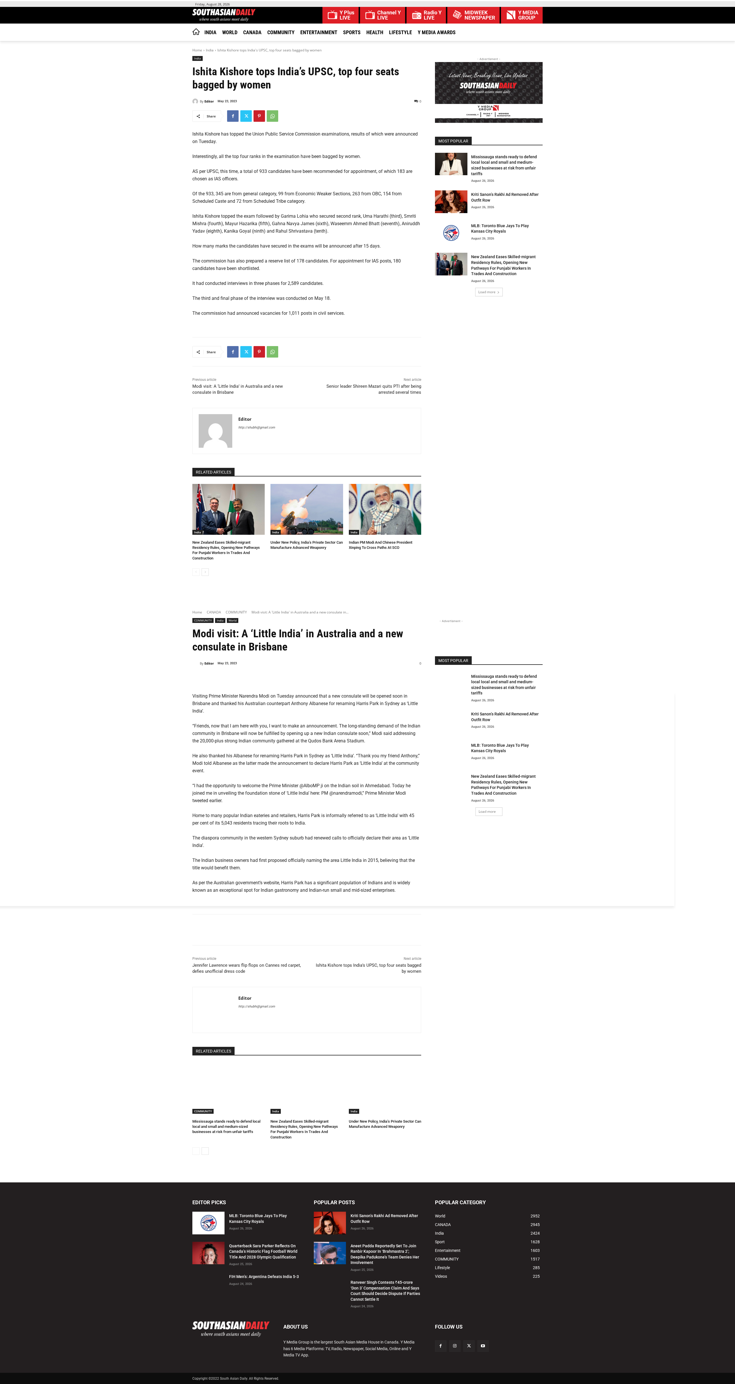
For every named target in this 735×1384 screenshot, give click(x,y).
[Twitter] (246, 116)
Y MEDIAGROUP (528, 15)
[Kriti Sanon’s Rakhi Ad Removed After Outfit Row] (451, 201)
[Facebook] (233, 116)
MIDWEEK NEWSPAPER (480, 15)
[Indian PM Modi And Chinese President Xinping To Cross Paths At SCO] (385, 509)
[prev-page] (196, 572)
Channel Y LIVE (389, 15)
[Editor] (196, 101)
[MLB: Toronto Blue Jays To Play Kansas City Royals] (451, 233)
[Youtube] (483, 1346)
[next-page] (205, 572)
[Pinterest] (259, 116)
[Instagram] (455, 1346)
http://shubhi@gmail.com (256, 427)
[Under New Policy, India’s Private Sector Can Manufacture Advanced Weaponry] (306, 509)
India (210, 50)
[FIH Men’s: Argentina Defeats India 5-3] (208, 1284)
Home (197, 50)
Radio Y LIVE (433, 15)
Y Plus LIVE (347, 15)
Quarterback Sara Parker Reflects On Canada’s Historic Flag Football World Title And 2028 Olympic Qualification (263, 1251)
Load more (487, 291)
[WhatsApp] (272, 116)
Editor (209, 101)
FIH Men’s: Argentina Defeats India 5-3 (264, 1276)
